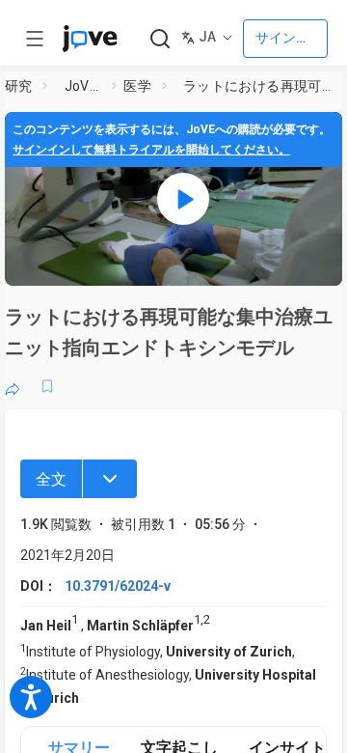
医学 (137, 86)
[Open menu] (34, 38)
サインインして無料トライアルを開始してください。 (151, 149)
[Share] (12, 386)
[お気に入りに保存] (47, 386)
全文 (51, 479)
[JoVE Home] (90, 38)
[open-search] (160, 39)
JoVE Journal (85, 86)
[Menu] (110, 479)
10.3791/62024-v (118, 586)
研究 (19, 86)
